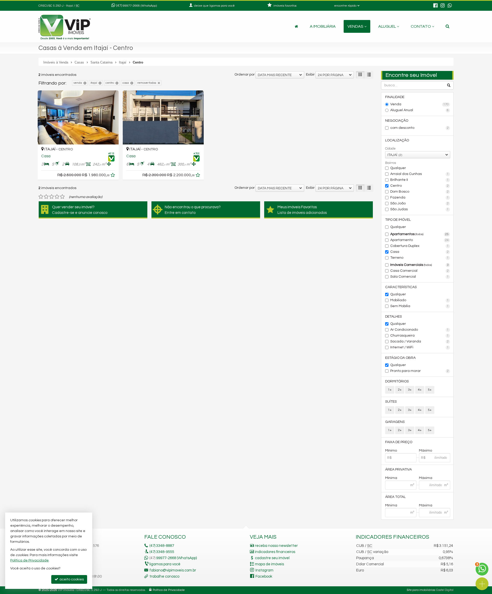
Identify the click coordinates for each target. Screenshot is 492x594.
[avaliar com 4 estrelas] (57, 196)
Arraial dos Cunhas (419, 174)
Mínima (391, 478)
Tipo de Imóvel (398, 220)
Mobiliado (419, 300)
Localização (397, 140)
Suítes (391, 401)
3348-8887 (161, 546)
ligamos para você (164, 564)
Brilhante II (419, 180)
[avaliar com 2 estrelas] (46, 196)
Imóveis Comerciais (419, 265)
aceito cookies (71, 579)
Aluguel (387, 26)
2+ (400, 389)
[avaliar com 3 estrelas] (51, 196)
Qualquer (398, 168)
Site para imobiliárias (421, 590)
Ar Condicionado (419, 329)
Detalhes (393, 316)
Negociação (396, 120)
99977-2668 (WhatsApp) (140, 5)
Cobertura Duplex (419, 246)
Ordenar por (244, 74)
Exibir (310, 74)
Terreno (419, 257)
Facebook (263, 576)
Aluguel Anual (419, 110)
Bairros (390, 163)
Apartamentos (419, 234)
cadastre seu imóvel (272, 558)
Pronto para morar (419, 371)
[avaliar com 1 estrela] (40, 196)
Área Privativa (398, 469)
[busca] (447, 26)
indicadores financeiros (275, 552)
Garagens (395, 422)
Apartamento (419, 240)
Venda (419, 104)
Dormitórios (397, 381)
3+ (410, 389)
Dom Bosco (419, 191)
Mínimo (391, 450)
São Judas (419, 209)
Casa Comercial (419, 271)
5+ (430, 389)
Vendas (355, 26)
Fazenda (419, 197)
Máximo (425, 450)
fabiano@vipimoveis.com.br (172, 570)
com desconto (419, 128)
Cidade (390, 148)
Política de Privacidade (169, 590)
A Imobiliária (323, 26)
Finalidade (394, 97)
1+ (390, 389)
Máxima (425, 478)
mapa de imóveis (269, 564)
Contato (421, 26)
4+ (420, 389)
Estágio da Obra (400, 358)
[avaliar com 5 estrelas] (62, 196)
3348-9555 (161, 552)
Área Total (395, 497)
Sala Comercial (419, 276)
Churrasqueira (419, 335)
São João (419, 203)
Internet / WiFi (419, 347)
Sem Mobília (419, 306)
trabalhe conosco (164, 576)
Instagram (264, 570)
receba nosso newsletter (276, 546)
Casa (419, 252)
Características (401, 287)
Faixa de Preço (398, 442)
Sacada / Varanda (419, 341)
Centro (419, 185)
